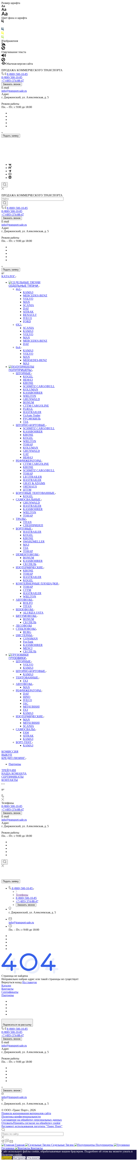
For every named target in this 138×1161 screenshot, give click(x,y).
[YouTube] (10, 174)
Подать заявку (11, 135)
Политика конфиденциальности (21, 1116)
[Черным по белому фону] (2, 21)
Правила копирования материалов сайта (26, 1113)
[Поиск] (4, 184)
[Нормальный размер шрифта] (3, 10)
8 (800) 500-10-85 (17, 74)
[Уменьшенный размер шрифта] (3, 6)
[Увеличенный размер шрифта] (4, 14)
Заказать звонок (11, 84)
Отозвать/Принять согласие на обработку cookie (30, 1123)
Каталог (6, 985)
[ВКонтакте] (10, 164)
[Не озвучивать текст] (3, 60)
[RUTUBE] (10, 167)
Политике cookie (11, 1154)
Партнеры (15, 764)
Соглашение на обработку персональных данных (31, 1119)
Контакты (7, 988)
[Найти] (4, 203)
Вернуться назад (11, 982)
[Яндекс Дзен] (10, 177)
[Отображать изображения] (3, 44)
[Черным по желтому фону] (2, 33)
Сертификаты (9, 992)
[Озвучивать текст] (3, 56)
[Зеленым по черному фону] (2, 37)
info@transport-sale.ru (14, 90)
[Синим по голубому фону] (2, 29)
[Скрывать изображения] (3, 48)
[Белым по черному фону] (2, 25)
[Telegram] (10, 171)
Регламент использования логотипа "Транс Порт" (32, 1126)
